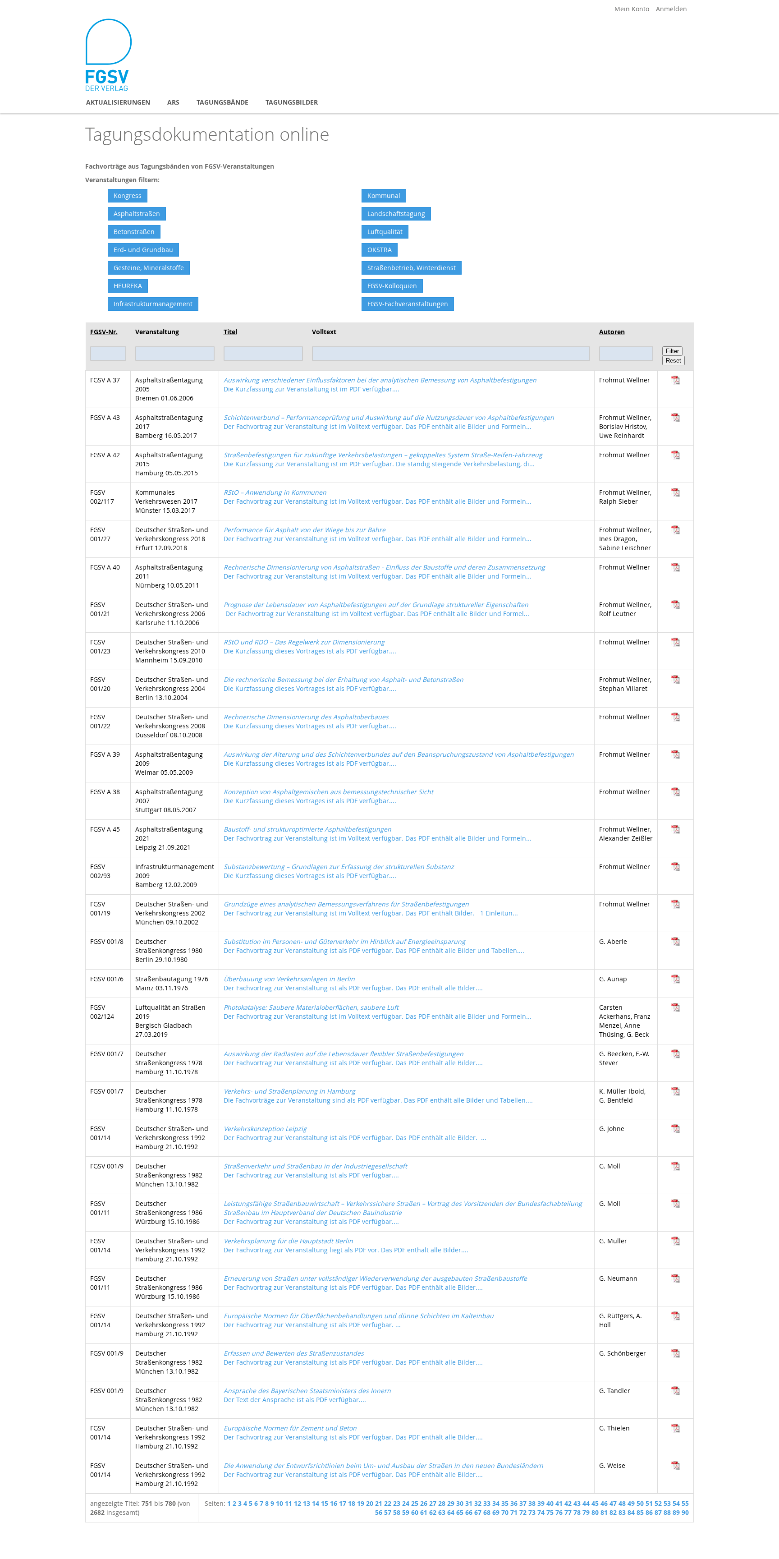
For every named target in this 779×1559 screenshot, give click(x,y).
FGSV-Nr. (104, 331)
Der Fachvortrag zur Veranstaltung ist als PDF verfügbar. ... (359, 1320)
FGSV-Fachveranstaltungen (407, 303)
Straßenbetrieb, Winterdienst (411, 267)
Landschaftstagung (396, 213)
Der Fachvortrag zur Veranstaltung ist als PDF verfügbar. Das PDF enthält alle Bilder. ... (355, 1133)
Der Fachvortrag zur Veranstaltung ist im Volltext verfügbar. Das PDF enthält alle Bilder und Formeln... (389, 422)
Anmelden (671, 9)
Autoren (612, 331)
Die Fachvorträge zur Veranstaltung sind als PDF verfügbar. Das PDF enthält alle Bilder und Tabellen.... (378, 1095)
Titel (230, 331)
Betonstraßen (134, 231)
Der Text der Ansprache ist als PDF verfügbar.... (307, 1395)
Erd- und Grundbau (143, 249)
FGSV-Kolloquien (392, 285)
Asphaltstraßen (137, 213)
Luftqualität (385, 231)
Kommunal (383, 195)
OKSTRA (379, 249)
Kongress (128, 195)
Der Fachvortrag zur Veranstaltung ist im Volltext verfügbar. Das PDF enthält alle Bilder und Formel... (376, 609)
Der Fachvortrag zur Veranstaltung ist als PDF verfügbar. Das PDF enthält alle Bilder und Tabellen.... (374, 946)
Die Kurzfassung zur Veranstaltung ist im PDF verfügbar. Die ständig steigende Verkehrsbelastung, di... (383, 459)
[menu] (389, 102)
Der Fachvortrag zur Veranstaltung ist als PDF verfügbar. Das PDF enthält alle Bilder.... (353, 983)
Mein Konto (631, 9)
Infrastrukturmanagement (153, 303)
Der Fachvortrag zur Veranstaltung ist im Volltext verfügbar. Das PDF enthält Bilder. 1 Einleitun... (371, 908)
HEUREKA (128, 285)
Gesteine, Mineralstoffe (149, 267)
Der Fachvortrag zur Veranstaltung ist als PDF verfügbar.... (315, 1170)
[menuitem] (118, 102)
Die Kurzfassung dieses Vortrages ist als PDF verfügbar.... (310, 646)
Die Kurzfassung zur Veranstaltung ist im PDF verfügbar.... (380, 384)
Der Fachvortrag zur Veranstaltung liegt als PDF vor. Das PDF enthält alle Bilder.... (346, 1245)
